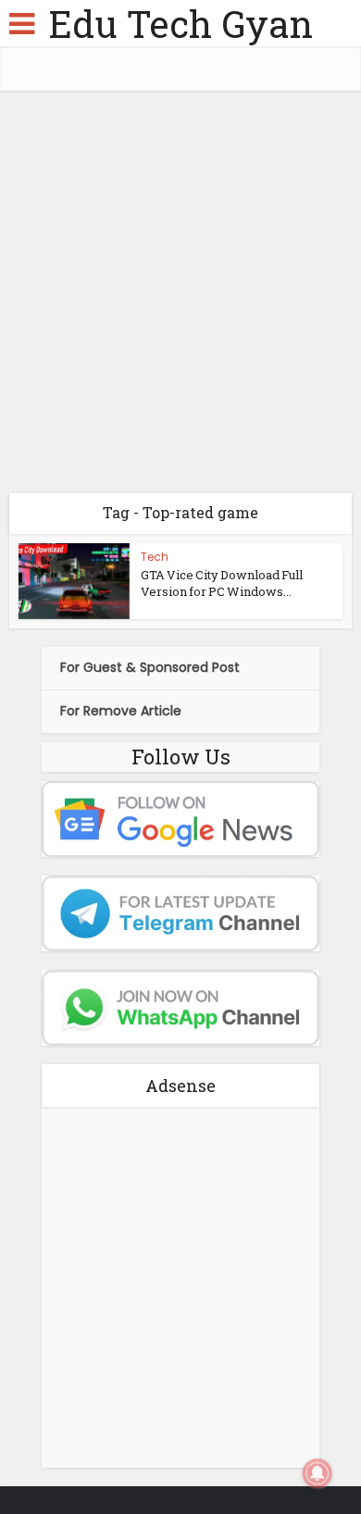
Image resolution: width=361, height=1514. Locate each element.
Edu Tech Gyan (180, 23)
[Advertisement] (180, 298)
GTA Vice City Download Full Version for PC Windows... (222, 583)
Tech (154, 557)
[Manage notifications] (317, 1473)
